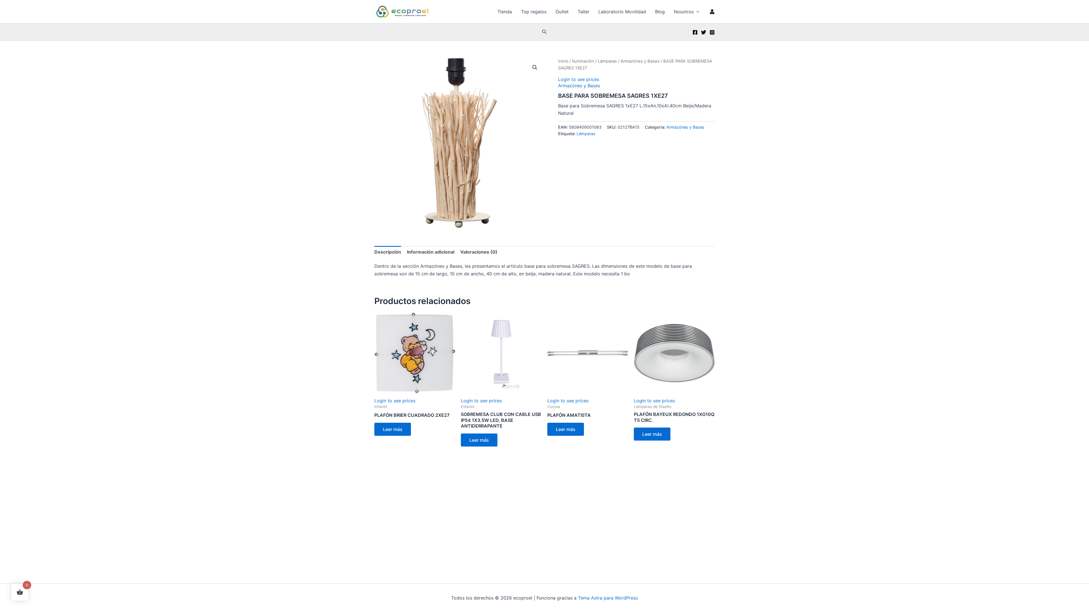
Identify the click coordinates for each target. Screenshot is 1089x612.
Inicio (563, 61)
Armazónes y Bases (640, 61)
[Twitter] (703, 32)
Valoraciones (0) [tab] (478, 252)
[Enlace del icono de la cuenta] (712, 11)
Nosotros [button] (684, 11)
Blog (660, 11)
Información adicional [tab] (430, 252)
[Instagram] (712, 32)
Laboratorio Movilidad (622, 11)
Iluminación (583, 61)
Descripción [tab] (387, 252)
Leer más (392, 429)
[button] (696, 11)
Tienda (504, 11)
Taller (583, 11)
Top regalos (533, 11)
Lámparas (607, 61)
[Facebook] (695, 32)
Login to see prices (578, 79)
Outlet (562, 11)
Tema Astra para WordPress (608, 598)
